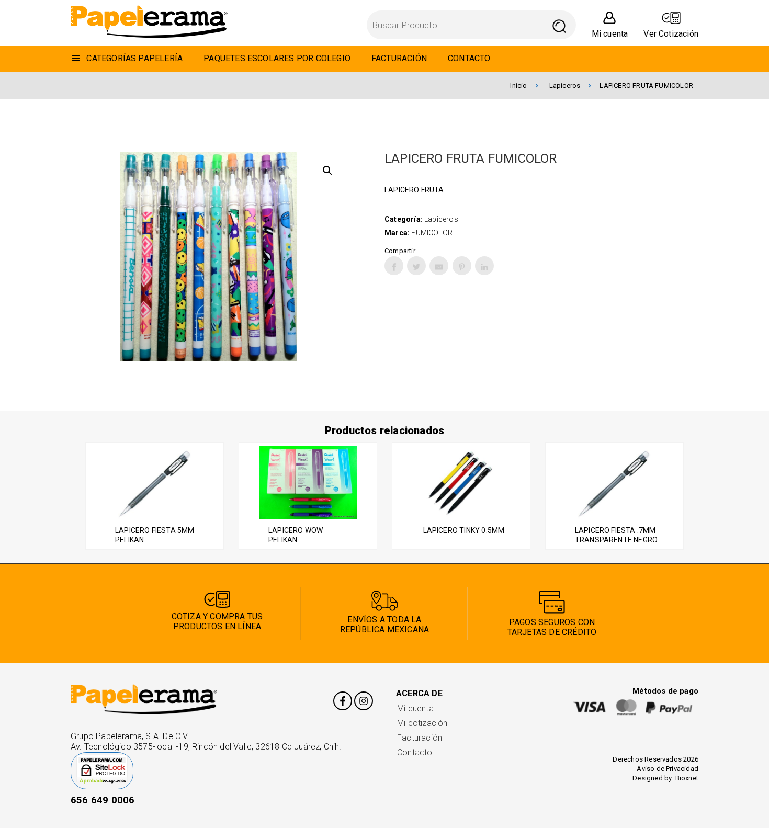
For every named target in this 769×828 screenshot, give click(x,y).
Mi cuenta (415, 708)
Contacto (415, 752)
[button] (327, 170)
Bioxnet (686, 778)
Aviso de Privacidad (667, 769)
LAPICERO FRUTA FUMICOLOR (646, 85)
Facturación (419, 738)
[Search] (559, 24)
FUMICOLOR (432, 233)
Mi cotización (422, 723)
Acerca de (419, 693)
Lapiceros (565, 85)
